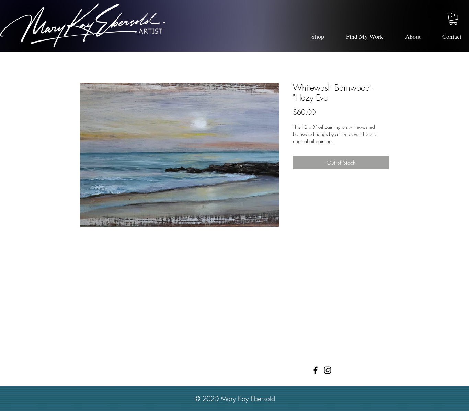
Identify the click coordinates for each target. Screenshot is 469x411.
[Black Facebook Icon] (315, 370)
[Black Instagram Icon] (327, 370)
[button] (453, 19)
